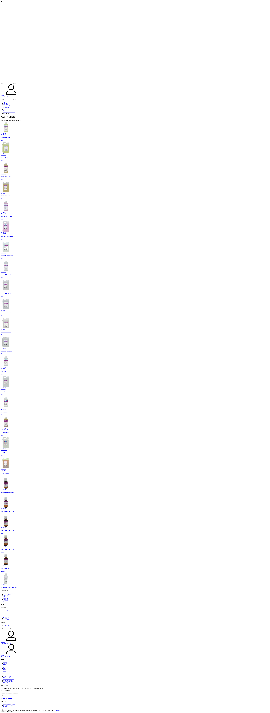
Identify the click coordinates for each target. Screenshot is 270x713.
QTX (4, 669)
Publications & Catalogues (9, 704)
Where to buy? (6, 677)
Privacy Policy (6, 682)
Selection (5, 706)
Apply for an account (8, 680)
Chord (4, 664)
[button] (15, 83)
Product (5, 110)
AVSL (4, 109)
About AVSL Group (7, 676)
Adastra (5, 662)
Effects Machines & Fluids (9, 112)
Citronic (5, 666)
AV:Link (5, 663)
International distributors (8, 679)
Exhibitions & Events (8, 705)
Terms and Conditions (8, 681)
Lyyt (4, 667)
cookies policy (57, 710)
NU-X (4, 671)
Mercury (5, 668)
